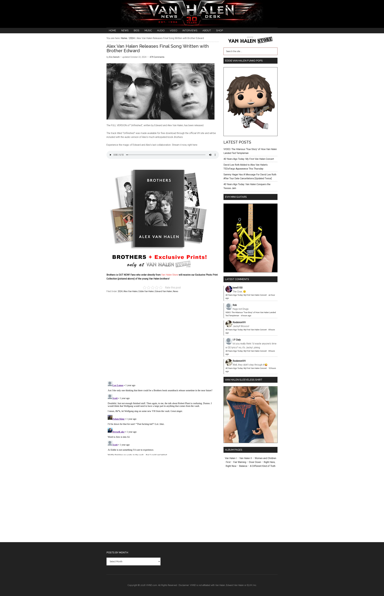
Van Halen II (245, 458)
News (175, 291)
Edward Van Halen (163, 291)
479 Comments (157, 57)
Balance (243, 466)
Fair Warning (239, 462)
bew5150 (238, 287)
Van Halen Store (169, 274)
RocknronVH (239, 322)
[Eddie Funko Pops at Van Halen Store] (251, 135)
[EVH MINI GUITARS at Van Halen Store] (251, 271)
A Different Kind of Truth (262, 466)
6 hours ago (246, 315)
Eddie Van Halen (146, 291)
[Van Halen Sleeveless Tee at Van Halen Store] (251, 442)
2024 (120, 291)
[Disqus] (162, 417)
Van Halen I (231, 458)
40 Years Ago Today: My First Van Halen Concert (249, 159)
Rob (235, 305)
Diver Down (255, 462)
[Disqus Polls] (162, 338)
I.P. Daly (237, 339)
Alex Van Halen (130, 291)
